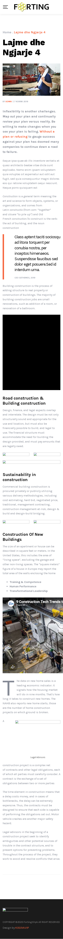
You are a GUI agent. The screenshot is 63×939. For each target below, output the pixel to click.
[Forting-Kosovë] (31, 7)
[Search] (59, 7)
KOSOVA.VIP (22, 927)
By (7, 101)
